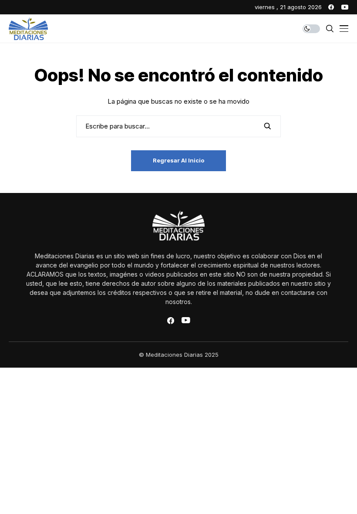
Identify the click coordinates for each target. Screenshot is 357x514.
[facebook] (331, 7)
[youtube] (344, 7)
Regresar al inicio (178, 160)
